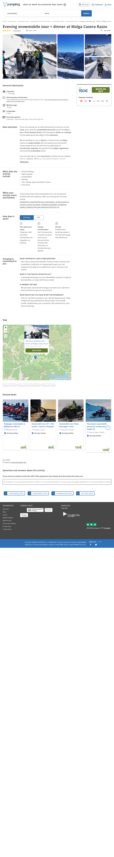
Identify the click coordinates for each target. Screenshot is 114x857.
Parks (54, 5)
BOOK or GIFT (101, 90)
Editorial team (7, 521)
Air (30, 5)
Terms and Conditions (9, 523)
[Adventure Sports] (11, 4)
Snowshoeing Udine (16, 493)
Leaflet (52, 379)
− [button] (5, 331)
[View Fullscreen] (5, 336)
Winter (34, 5)
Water (25, 5)
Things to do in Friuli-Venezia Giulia (28, 385)
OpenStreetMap (60, 379)
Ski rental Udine (87, 493)
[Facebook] (90, 545)
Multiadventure (44, 5)
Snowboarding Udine (64, 493)
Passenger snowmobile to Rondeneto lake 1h (14, 425)
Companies (98, 5)
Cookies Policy (7, 529)
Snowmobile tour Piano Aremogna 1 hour (69, 425)
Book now (36, 350)
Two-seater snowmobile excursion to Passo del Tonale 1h (97, 426)
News (4, 512)
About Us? (6, 509)
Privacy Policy (7, 526)
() (17, 30)
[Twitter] (96, 545)
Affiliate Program (8, 518)
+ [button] (5, 327)
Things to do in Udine (48, 385)
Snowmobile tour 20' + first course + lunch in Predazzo (43, 425)
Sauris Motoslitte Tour (18, 462)
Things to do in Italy (9, 385)
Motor (59, 5)
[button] (108, 427)
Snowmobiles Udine (40, 493)
